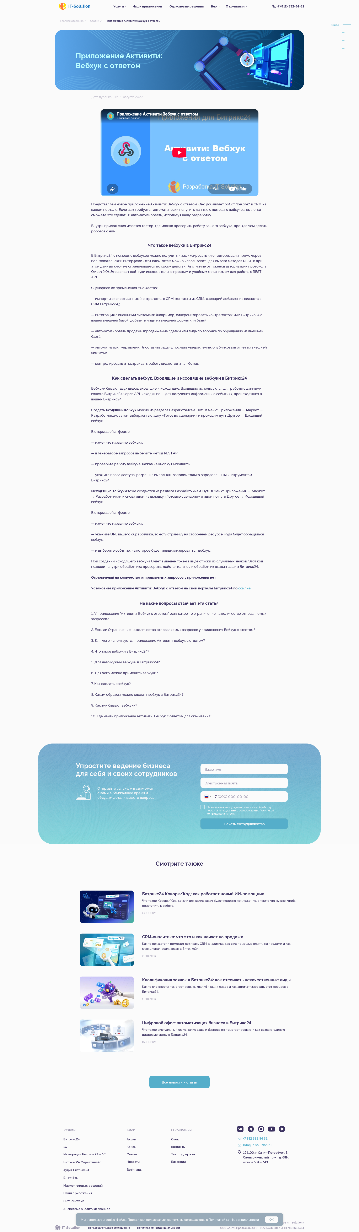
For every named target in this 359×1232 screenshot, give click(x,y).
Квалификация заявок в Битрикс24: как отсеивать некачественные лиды (216, 979)
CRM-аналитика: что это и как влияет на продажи (192, 936)
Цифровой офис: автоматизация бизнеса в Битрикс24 (196, 1022)
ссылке (244, 587)
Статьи (94, 20)
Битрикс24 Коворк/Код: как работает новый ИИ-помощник (203, 893)
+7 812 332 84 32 (255, 1138)
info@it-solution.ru (257, 1144)
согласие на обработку (256, 807)
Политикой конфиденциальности (234, 1219)
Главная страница (72, 20)
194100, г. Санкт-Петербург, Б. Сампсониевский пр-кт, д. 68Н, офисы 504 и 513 (266, 1157)
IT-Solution (79, 6)
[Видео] (346, 24)
